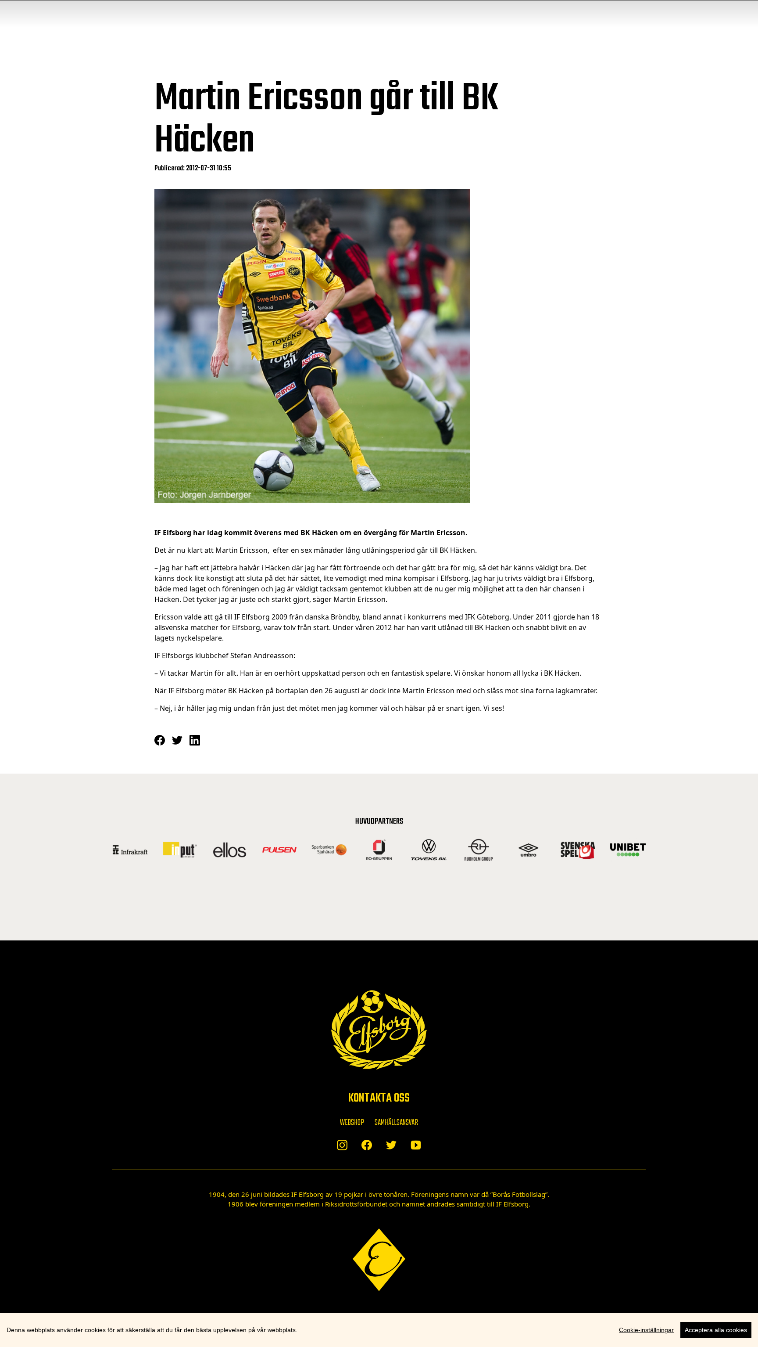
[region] (379, 1330)
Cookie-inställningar (646, 1329)
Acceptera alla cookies (716, 1329)
